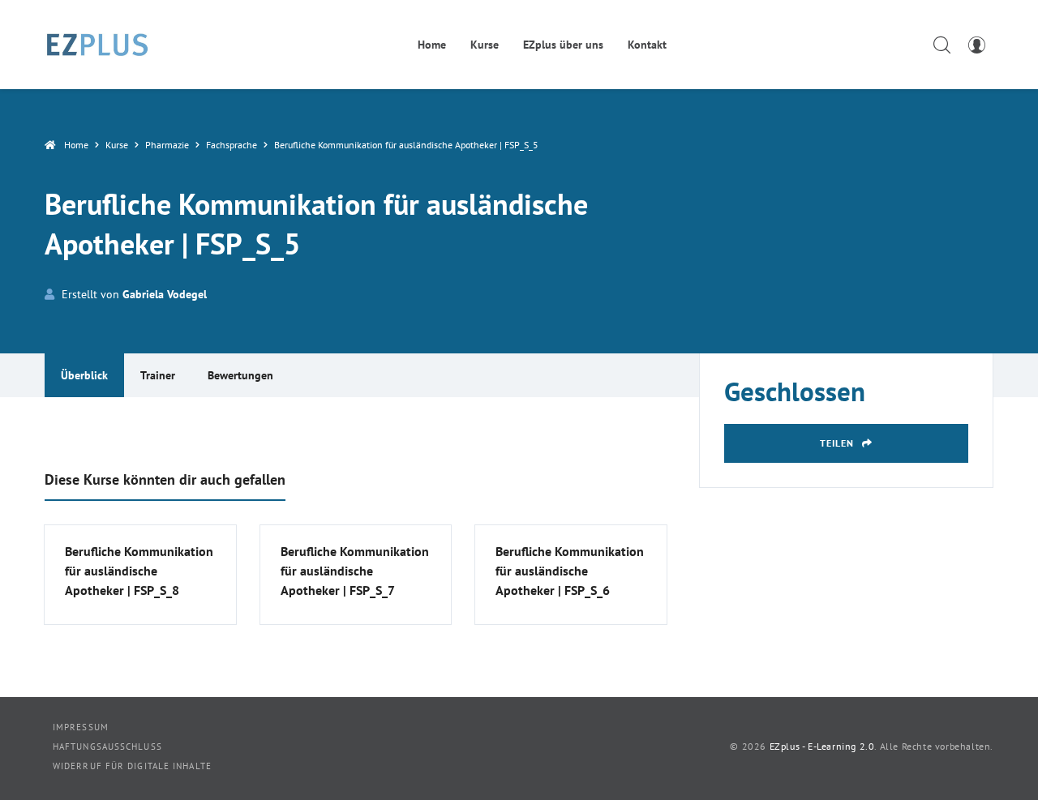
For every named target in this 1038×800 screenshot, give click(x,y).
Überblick (84, 375)
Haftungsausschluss (107, 746)
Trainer (157, 375)
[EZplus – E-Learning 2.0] (97, 44)
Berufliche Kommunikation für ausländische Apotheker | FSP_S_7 (355, 570)
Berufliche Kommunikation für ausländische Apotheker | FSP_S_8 (139, 570)
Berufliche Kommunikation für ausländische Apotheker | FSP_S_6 (569, 570)
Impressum (81, 727)
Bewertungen (240, 375)
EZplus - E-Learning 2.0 (822, 746)
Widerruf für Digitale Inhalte (132, 766)
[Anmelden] (976, 44)
